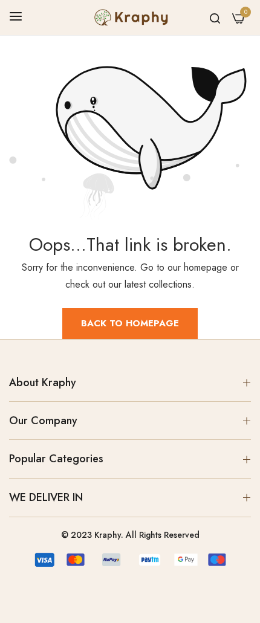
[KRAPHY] (130, 17)
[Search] (215, 17)
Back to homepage (130, 323)
